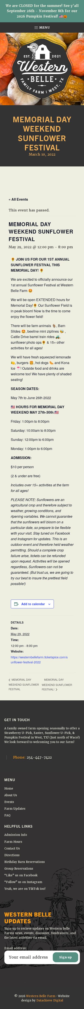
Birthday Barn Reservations (24, 862)
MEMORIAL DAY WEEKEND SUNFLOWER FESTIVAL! (57, 684)
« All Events (18, 199)
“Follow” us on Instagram (23, 882)
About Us (10, 795)
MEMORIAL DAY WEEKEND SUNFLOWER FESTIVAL (24, 684)
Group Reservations (18, 868)
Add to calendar (33, 604)
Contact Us (12, 848)
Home (8, 788)
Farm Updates (14, 809)
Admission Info (15, 835)
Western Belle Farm (40, 996)
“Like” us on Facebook (20, 875)
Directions (12, 855)
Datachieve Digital (49, 1000)
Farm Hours (13, 842)
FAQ (7, 815)
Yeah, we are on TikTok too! (24, 889)
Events (9, 802)
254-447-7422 (32, 757)
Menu (44, 27)
